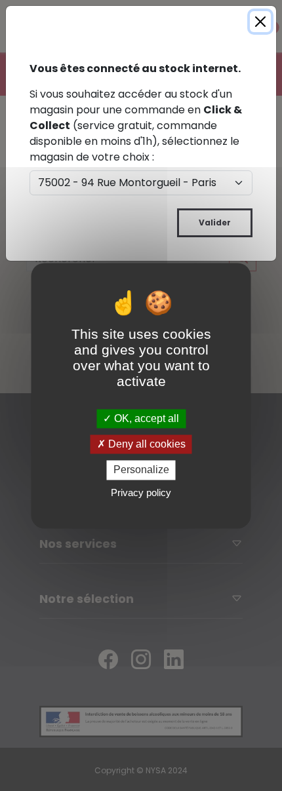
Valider (215, 222)
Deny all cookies (146, 444)
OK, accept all (145, 418)
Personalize (141, 470)
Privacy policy (141, 492)
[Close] (260, 21)
